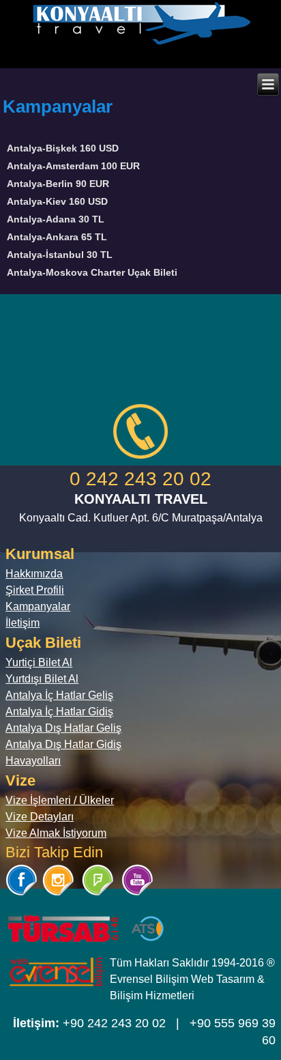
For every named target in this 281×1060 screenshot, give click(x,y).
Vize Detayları (39, 816)
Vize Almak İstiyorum (55, 833)
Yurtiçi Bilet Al (38, 662)
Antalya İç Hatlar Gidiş (59, 711)
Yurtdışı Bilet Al (41, 679)
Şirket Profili (34, 590)
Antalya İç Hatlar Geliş (59, 695)
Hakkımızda (34, 573)
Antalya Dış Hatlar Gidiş (63, 744)
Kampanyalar (37, 606)
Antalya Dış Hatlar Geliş (63, 728)
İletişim (22, 623)
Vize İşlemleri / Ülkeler (59, 800)
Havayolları (33, 761)
